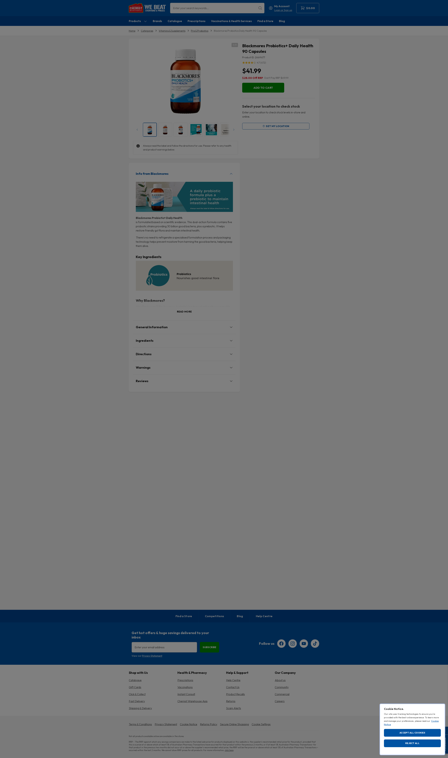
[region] (412, 729)
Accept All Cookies (412, 732)
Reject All (412, 743)
